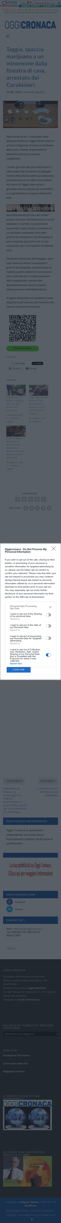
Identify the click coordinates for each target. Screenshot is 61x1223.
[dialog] (30, 611)
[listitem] (30, 607)
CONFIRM (19, 669)
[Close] (55, 549)
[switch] (48, 614)
